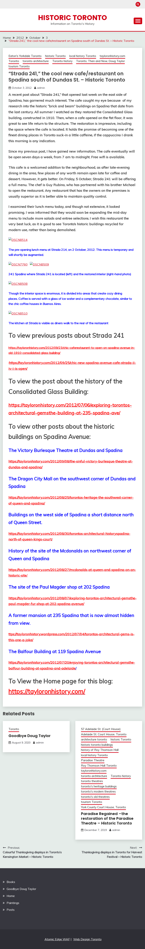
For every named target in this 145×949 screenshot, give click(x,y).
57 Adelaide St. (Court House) (101, 729)
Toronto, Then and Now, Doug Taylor (100, 61)
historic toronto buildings (97, 745)
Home (11, 896)
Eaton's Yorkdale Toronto (25, 56)
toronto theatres (92, 781)
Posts (11, 910)
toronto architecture (36, 61)
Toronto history (62, 61)
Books (11, 882)
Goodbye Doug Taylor (29, 735)
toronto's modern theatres (98, 791)
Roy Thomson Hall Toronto (99, 765)
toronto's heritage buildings (99, 786)
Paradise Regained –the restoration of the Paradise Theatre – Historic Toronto (107, 818)
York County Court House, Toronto (103, 807)
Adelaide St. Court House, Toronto (103, 734)
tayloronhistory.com (112, 56)
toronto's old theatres (95, 797)
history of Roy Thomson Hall (100, 750)
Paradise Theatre (92, 760)
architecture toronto (94, 739)
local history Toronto (82, 56)
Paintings (13, 903)
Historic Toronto (72, 18)
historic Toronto (55, 56)
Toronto (13, 61)
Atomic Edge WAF (57, 939)
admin (41, 88)
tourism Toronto (19, 66)
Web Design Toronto (87, 939)
